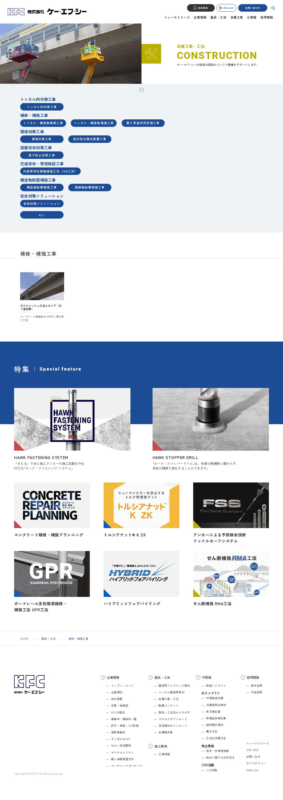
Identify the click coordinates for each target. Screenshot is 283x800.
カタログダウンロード (173, 719)
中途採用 (256, 692)
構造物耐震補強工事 (42, 187)
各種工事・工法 (169, 699)
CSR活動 (211, 770)
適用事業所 (118, 732)
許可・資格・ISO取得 (124, 726)
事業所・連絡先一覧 (124, 719)
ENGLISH (228, 7)
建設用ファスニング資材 (174, 686)
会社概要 (116, 699)
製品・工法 (219, 17)
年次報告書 (213, 712)
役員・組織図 (119, 705)
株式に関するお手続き (220, 757)
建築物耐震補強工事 (90, 187)
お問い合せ (253, 757)
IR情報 (251, 17)
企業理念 (116, 692)
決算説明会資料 (216, 705)
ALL (42, 215)
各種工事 (236, 17)
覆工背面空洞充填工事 (143, 123)
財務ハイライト (216, 686)
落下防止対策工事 (41, 155)
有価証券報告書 (216, 718)
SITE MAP (252, 750)
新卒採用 (256, 686)
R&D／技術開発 (121, 745)
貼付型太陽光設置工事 (90, 139)
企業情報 (200, 17)
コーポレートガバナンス (126, 766)
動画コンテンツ (169, 705)
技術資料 (203, 7)
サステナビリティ (122, 752)
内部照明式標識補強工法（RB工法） (50, 171)
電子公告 (212, 731)
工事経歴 (164, 754)
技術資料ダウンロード (173, 726)
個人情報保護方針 (122, 759)
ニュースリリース (177, 17)
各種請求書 (166, 732)
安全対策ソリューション (41, 203)
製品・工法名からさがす (174, 712)
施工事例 (160, 746)
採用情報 (266, 17)
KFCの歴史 (118, 712)
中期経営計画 (214, 698)
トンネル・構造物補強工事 (94, 123)
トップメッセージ (122, 686)
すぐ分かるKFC (120, 739)
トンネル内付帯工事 (42, 107)
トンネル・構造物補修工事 (43, 123)
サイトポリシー (256, 763)
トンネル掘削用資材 (171, 692)
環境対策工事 (42, 139)
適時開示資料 (214, 725)
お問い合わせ (253, 7)
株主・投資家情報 (217, 751)
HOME (24, 639)
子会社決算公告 (216, 738)
